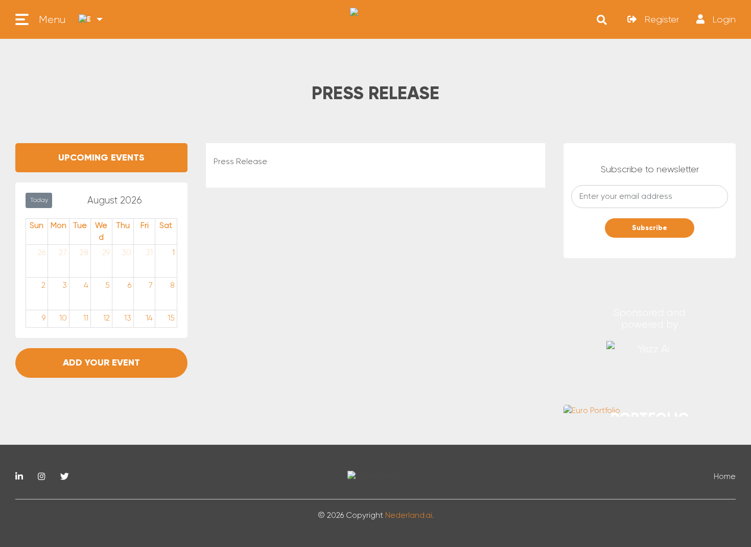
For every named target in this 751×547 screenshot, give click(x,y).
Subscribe (649, 227)
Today (39, 199)
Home (725, 476)
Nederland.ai (408, 515)
